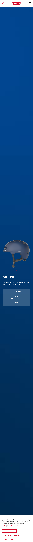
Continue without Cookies (12, 535)
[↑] (13, 271)
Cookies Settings (9, 531)
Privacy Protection (11, 526)
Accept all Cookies (10, 540)
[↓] (20, 271)
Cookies (4, 526)
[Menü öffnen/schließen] (30, 3)
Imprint (19, 526)
